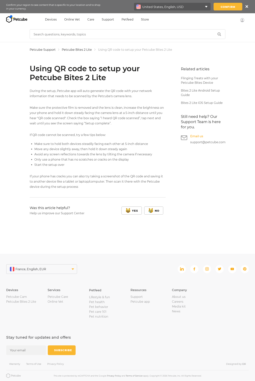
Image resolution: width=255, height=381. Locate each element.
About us (179, 297)
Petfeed (127, 19)
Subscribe (63, 350)
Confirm (228, 7)
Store (145, 19)
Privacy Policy (55, 363)
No (157, 210)
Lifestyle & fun (99, 297)
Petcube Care (58, 297)
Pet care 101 (97, 311)
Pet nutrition (98, 316)
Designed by (236, 363)
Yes (135, 210)
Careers (177, 301)
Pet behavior (98, 307)
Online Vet (72, 19)
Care (90, 19)
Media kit (179, 306)
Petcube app (140, 301)
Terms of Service (134, 375)
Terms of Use (33, 363)
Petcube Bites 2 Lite (77, 49)
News (176, 311)
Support (108, 19)
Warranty (14, 363)
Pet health (97, 302)
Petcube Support (43, 49)
